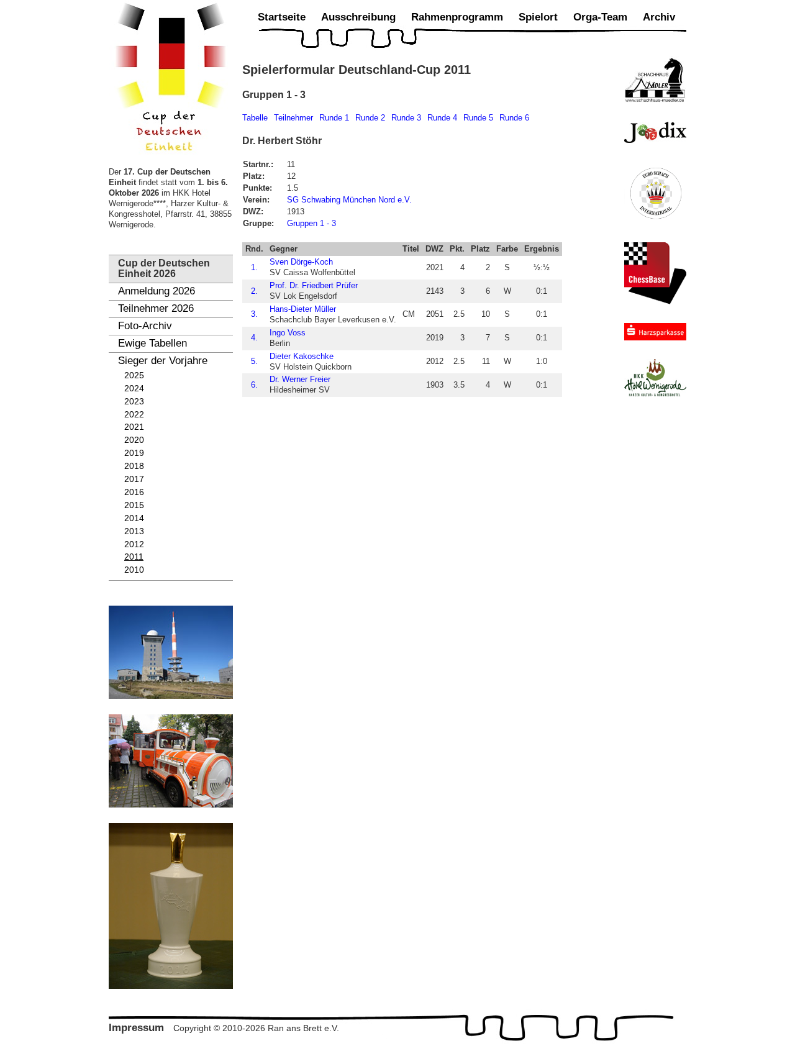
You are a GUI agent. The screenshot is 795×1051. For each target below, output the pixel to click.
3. (254, 314)
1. (254, 267)
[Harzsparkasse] (655, 331)
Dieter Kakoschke (302, 356)
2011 (133, 557)
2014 (134, 518)
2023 (134, 401)
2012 (134, 544)
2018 (134, 466)
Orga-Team (600, 17)
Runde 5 (478, 117)
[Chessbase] (655, 273)
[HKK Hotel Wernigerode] (655, 377)
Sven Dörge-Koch (301, 261)
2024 (134, 388)
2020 (134, 440)
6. (254, 384)
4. (254, 337)
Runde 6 (514, 117)
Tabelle (255, 117)
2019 (134, 453)
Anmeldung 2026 (156, 291)
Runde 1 (334, 117)
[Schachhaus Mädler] (655, 79)
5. (254, 361)
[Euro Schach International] (655, 193)
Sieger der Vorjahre (162, 360)
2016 (134, 492)
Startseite (282, 17)
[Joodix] (655, 132)
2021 (134, 427)
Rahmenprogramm (457, 17)
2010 (134, 570)
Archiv (659, 17)
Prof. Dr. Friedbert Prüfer (314, 285)
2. (254, 291)
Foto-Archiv (145, 326)
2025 (134, 375)
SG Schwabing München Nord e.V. (349, 199)
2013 (134, 531)
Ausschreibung (358, 17)
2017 (134, 479)
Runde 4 (442, 117)
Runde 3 (406, 117)
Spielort (538, 17)
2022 (134, 414)
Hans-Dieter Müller (303, 309)
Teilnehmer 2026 (156, 308)
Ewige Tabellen (152, 343)
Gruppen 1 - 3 (311, 223)
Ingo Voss (288, 332)
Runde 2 (370, 117)
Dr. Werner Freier (300, 379)
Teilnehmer (293, 117)
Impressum (136, 1028)
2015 (134, 505)
